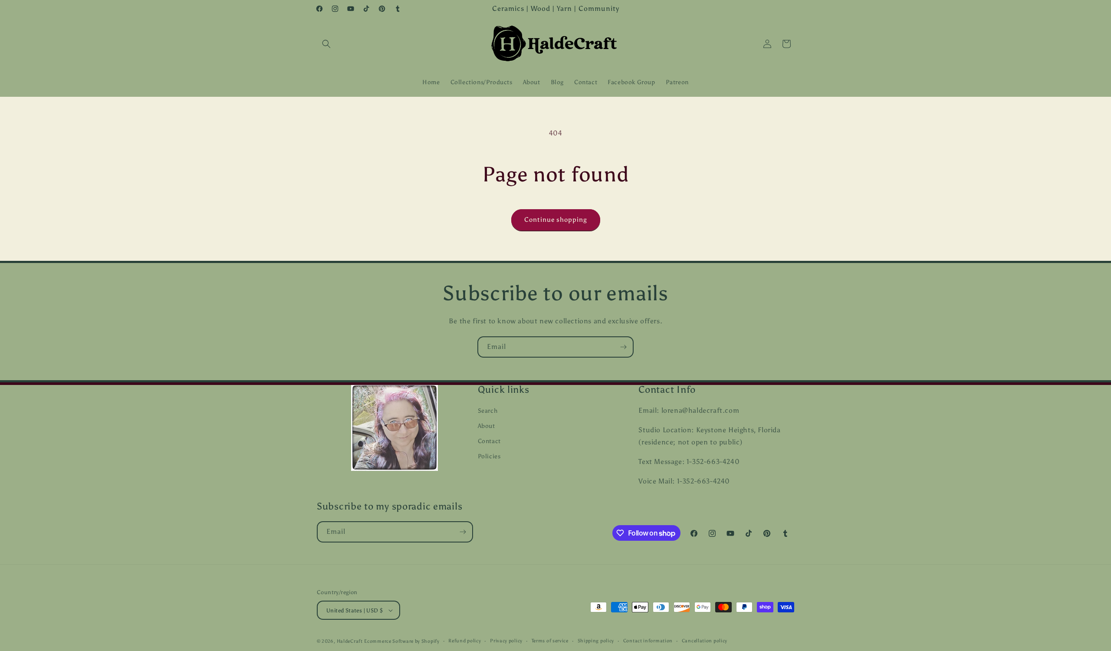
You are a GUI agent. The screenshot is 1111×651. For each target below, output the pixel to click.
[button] (326, 43)
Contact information (648, 641)
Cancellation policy (704, 641)
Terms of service (550, 641)
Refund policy (464, 641)
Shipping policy (596, 641)
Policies (489, 456)
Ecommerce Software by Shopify (401, 641)
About (486, 426)
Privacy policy (506, 641)
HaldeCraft (350, 641)
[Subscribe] (623, 347)
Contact (489, 441)
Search (488, 410)
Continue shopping (555, 220)
